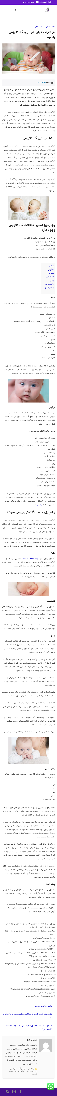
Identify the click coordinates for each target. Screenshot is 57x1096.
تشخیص (50, 277)
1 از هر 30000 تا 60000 (31, 558)
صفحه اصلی (50, 26)
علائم (51, 266)
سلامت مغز (39, 26)
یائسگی (39, 505)
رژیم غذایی (49, 284)
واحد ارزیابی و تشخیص (43, 1006)
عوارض (51, 269)
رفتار (52, 280)
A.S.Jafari (41, 82)
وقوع (51, 273)
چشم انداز (49, 287)
